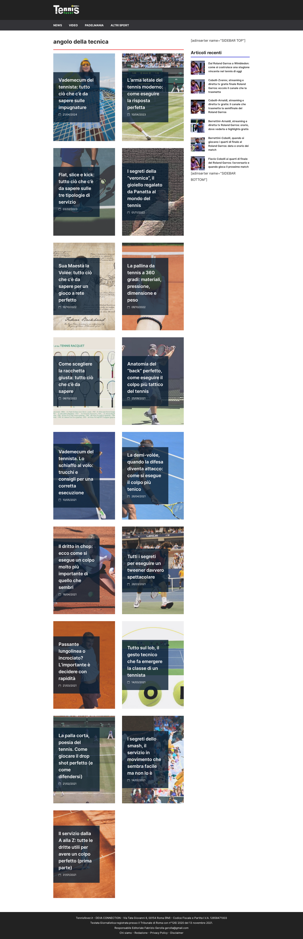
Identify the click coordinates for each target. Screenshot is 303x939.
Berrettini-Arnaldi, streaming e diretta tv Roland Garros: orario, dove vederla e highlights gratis (228, 125)
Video (73, 25)
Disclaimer (176, 932)
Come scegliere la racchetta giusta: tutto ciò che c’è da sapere (76, 377)
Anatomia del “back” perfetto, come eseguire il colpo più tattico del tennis (145, 377)
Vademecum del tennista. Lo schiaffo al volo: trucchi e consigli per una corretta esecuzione (76, 472)
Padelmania (94, 25)
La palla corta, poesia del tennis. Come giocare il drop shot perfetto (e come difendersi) (76, 756)
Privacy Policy (159, 932)
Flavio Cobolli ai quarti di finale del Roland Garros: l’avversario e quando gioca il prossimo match (228, 162)
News (57, 25)
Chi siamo (126, 932)
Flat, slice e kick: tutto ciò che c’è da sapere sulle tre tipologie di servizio (77, 188)
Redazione (141, 932)
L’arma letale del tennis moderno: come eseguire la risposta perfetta (145, 93)
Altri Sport (120, 25)
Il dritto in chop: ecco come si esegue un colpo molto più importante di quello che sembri (77, 567)
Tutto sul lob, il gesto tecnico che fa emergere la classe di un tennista (144, 661)
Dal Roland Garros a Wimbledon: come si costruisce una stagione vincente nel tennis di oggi (229, 67)
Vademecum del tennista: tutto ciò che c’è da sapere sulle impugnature (76, 93)
